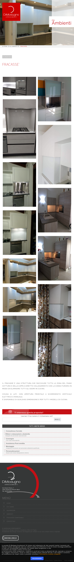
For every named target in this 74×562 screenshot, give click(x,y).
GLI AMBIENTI (14, 46)
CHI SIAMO (10, 507)
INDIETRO (7, 57)
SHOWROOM (11, 510)
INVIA (57, 419)
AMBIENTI (10, 514)
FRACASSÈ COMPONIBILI (15, 517)
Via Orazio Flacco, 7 (8, 488)
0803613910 (8, 491)
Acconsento (37, 558)
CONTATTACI (11, 521)
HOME (5, 46)
